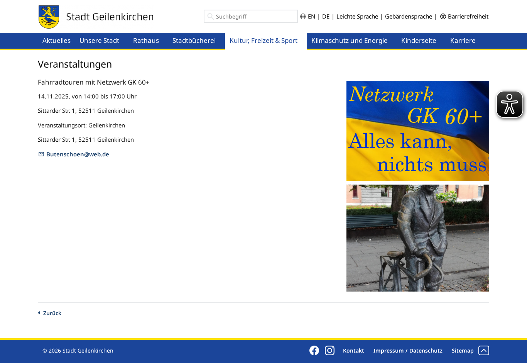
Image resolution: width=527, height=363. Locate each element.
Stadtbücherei (194, 40)
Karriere (463, 40)
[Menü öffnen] (126, 33)
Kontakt (353, 350)
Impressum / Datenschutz (408, 350)
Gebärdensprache (408, 16)
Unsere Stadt (99, 40)
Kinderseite (418, 40)
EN (311, 16)
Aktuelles (56, 40)
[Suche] (211, 18)
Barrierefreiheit (468, 16)
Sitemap (463, 350)
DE (325, 16)
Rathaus (146, 40)
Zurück (52, 313)
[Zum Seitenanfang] (483, 350)
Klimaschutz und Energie (349, 40)
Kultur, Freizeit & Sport (263, 40)
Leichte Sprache (357, 16)
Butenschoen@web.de (77, 154)
